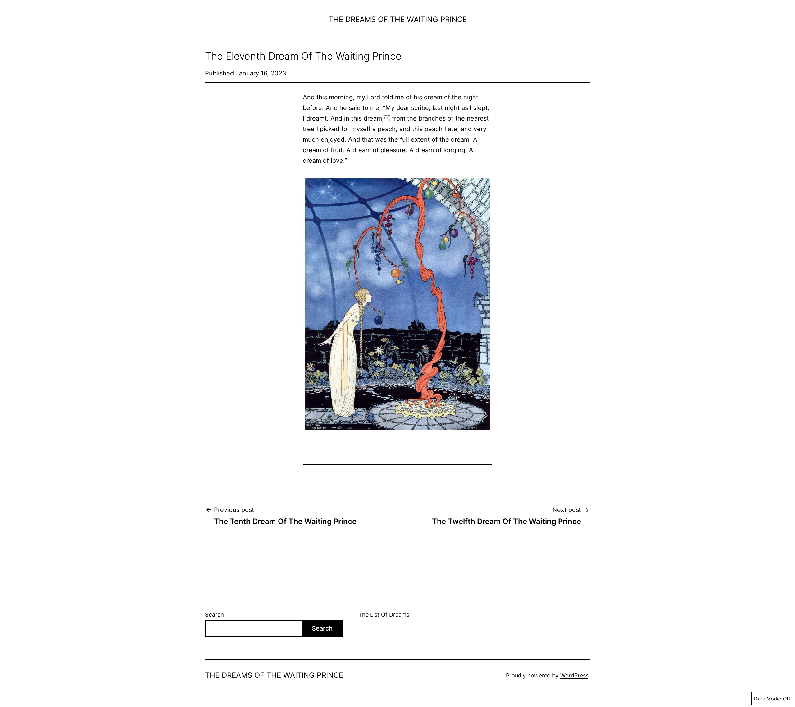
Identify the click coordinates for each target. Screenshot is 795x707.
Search (214, 614)
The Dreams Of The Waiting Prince (398, 19)
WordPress (574, 675)
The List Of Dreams (383, 614)
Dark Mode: (767, 699)
